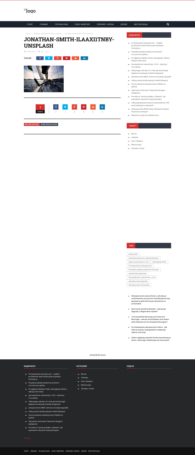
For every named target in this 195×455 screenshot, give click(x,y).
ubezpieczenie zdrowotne (139, 285)
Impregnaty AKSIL (159, 262)
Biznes (124, 24)
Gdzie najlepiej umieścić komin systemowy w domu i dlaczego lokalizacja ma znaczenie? (151, 338)
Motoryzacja (141, 24)
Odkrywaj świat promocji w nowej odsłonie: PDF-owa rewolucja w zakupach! (150, 104)
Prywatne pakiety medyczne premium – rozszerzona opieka (147, 53)
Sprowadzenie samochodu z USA (142, 277)
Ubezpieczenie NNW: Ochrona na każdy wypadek (151, 76)
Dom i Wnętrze (82, 24)
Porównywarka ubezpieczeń (140, 265)
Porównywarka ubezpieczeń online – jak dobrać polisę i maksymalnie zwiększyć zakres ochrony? (149, 329)
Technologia (61, 24)
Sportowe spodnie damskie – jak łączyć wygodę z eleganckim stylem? (148, 310)
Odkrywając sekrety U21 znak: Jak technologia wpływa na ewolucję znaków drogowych (149, 71)
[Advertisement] (123, 10)
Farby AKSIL (133, 254)
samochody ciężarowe (137, 273)
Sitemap (27, 438)
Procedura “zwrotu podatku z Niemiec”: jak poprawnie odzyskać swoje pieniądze (148, 97)
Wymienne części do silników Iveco (145, 115)
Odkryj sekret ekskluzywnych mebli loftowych (149, 80)
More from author (49, 124)
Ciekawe (44, 24)
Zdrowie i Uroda (105, 24)
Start (30, 24)
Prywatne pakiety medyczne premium (144, 269)
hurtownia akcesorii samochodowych (144, 258)
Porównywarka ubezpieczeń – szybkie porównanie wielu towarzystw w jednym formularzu (147, 45)
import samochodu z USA (139, 262)
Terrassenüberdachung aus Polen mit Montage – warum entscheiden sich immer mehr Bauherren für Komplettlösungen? (150, 319)
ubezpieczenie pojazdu (138, 281)
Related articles (32, 124)
